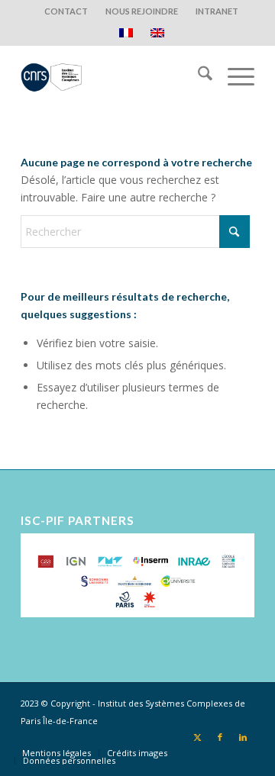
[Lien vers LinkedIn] (242, 737)
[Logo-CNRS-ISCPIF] (114, 75)
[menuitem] (66, 11)
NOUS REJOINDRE (141, 11)
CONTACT (66, 11)
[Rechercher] (197, 75)
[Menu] (233, 75)
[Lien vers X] (197, 737)
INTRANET (217, 11)
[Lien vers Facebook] (220, 737)
